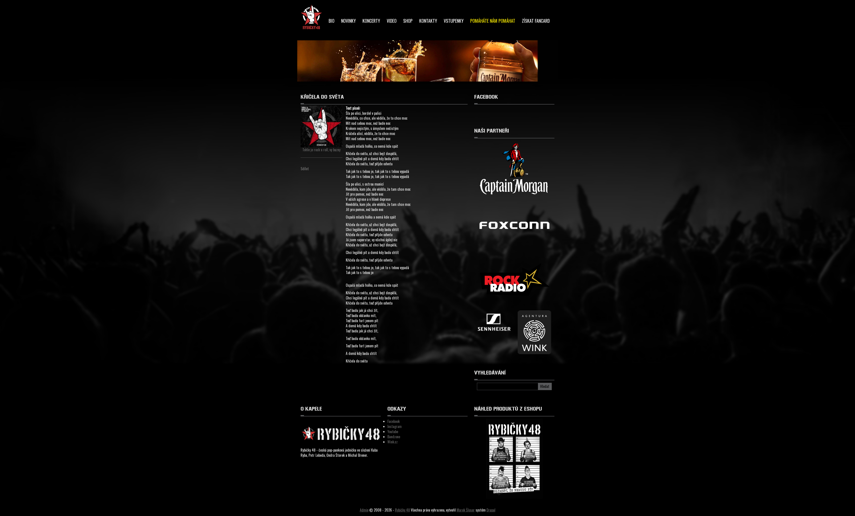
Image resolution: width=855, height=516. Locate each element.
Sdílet (305, 168)
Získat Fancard (536, 20)
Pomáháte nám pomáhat (492, 20)
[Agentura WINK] (534, 332)
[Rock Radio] (514, 282)
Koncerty (371, 20)
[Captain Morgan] (514, 169)
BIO (331, 20)
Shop (408, 20)
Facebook (393, 421)
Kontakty (428, 20)
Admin (364, 510)
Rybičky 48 (402, 510)
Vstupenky (454, 20)
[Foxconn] (514, 225)
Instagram (394, 426)
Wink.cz (392, 441)
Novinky (348, 20)
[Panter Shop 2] (494, 323)
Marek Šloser (466, 510)
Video (392, 20)
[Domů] (311, 17)
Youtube (392, 431)
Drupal (491, 510)
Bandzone (393, 436)
